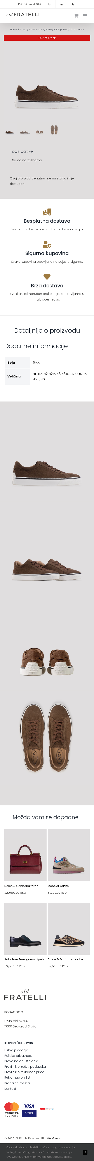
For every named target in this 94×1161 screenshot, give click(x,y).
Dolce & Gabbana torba (21, 886)
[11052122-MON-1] (69, 839)
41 (34, 374)
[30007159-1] (25, 839)
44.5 (78, 374)
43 (58, 374)
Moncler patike (58, 886)
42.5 (52, 374)
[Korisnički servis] (50, 4)
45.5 (36, 379)
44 (71, 374)
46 (43, 379)
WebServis (54, 1138)
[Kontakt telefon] (73, 4)
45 (84, 374)
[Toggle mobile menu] (85, 15)
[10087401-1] (25, 913)
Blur (43, 1138)
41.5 (40, 374)
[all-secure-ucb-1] (47, 1109)
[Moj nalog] (61, 4)
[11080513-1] (69, 913)
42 (46, 374)
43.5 (65, 374)
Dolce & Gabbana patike (65, 959)
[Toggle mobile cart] (76, 15)
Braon (37, 362)
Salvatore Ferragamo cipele (24, 959)
